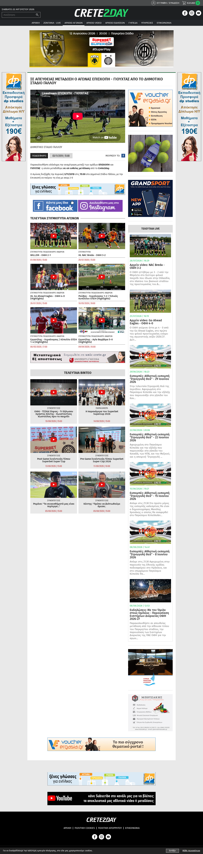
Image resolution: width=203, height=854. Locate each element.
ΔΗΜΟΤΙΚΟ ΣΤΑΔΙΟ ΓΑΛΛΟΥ (46, 147)
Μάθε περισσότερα (191, 850)
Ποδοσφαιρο (39, 155)
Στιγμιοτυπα (36, 252)
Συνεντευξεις (53, 408)
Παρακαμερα (102, 408)
